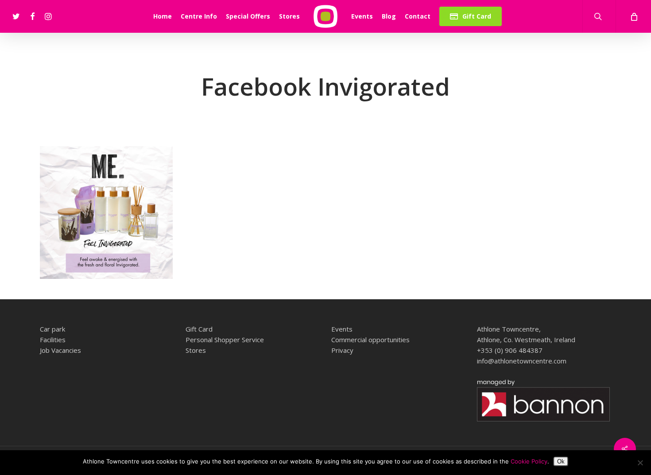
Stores (196, 350)
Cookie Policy (529, 461)
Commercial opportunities (370, 339)
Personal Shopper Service (225, 339)
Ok (561, 461)
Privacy (342, 350)
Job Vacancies (60, 350)
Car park (52, 328)
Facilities (53, 339)
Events (342, 328)
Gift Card (199, 328)
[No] (640, 462)
